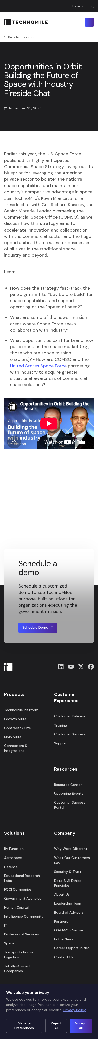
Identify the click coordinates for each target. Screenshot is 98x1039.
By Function (14, 848)
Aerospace (13, 857)
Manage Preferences (24, 1025)
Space (9, 943)
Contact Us (63, 957)
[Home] (26, 22)
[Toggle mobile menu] (89, 22)
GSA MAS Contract (70, 930)
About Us (62, 894)
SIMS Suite (12, 737)
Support (61, 743)
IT (5, 925)
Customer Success (69, 734)
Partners (61, 921)
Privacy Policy (74, 1010)
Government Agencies (22, 898)
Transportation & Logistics (18, 954)
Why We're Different (70, 848)
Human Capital (16, 907)
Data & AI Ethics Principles (67, 883)
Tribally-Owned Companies (17, 968)
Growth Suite (15, 719)
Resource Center (68, 784)
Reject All (56, 1025)
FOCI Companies (18, 889)
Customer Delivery (69, 716)
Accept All (81, 1025)
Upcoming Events (68, 793)
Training (60, 725)
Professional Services (21, 934)
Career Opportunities (72, 948)
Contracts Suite (17, 728)
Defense (11, 867)
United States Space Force (39, 366)
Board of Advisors (69, 912)
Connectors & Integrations (16, 748)
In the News (63, 939)
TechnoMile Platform (21, 710)
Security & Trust (67, 871)
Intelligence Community (24, 916)
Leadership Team (68, 903)
